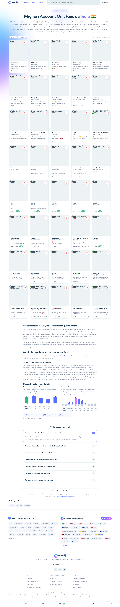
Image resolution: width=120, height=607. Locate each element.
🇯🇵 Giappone (92, 531)
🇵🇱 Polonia (65, 541)
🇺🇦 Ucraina (83, 531)
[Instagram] (60, 569)
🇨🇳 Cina (93, 527)
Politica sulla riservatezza (80, 581)
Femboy (12, 534)
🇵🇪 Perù (107, 538)
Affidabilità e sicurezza (56, 581)
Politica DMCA (77, 584)
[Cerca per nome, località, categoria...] (49, 2)
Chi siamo (30, 578)
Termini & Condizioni (79, 578)
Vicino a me (107, 518)
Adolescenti (13, 527)
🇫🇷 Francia (65, 527)
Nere (11, 531)
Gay (11, 523)
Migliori (41, 2)
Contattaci (30, 584)
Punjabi (54, 356)
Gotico (35, 534)
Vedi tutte (11, 538)
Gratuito (36, 523)
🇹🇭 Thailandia (74, 538)
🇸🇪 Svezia (74, 541)
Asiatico (18, 531)
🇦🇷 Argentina (75, 527)
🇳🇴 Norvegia (85, 538)
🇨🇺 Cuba (64, 538)
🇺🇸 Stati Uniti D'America (69, 531)
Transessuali (18, 523)
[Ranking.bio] (60, 555)
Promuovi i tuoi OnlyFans (34, 587)
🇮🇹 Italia (64, 524)
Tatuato (51, 534)
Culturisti (43, 534)
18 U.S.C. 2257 (77, 587)
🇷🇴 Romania (83, 524)
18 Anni (54, 523)
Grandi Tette (45, 523)
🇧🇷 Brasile (102, 524)
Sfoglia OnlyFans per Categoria (22, 518)
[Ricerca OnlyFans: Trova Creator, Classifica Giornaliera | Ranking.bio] (13, 2)
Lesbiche (33, 531)
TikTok (29, 527)
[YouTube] (64, 569)
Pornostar (28, 523)
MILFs (28, 534)
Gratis (33, 2)
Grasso (41, 531)
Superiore (20, 534)
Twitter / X (49, 531)
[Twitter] (55, 569)
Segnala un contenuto (56, 584)
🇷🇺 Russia (85, 527)
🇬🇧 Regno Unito (87, 534)
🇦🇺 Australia (103, 531)
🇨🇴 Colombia (99, 534)
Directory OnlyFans (32, 581)
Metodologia (53, 578)
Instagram (37, 527)
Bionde (22, 527)
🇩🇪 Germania (66, 534)
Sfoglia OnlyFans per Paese (73, 518)
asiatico (60, 356)
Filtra (14, 37)
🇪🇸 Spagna (73, 524)
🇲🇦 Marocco (93, 524)
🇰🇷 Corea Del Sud (97, 538)
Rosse (44, 527)
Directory (25, 2)
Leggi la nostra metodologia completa (66, 496)
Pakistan (67, 356)
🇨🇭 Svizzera (76, 534)
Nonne (25, 531)
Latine (51, 527)
